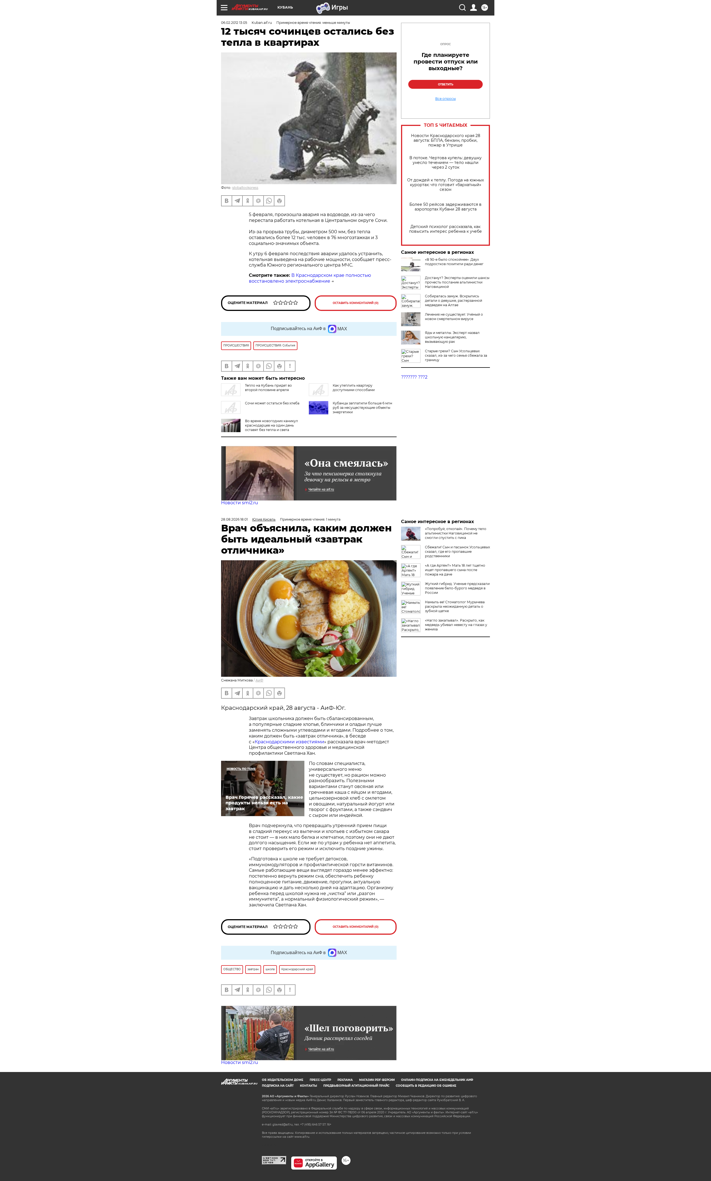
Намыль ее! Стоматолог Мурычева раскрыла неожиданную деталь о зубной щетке (455, 606)
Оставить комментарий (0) (356, 303)
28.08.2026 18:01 (234, 519)
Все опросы (445, 98)
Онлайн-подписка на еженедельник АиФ (437, 1080)
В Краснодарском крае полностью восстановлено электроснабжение (310, 278)
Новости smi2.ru (239, 502)
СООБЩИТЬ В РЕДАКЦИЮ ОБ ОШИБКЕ (426, 1086)
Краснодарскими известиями (289, 741)
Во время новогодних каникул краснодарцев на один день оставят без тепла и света (271, 425)
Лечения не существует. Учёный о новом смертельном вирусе (454, 316)
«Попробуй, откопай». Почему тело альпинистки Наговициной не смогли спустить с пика (455, 533)
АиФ (259, 680)
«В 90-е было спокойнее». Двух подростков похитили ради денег (454, 261)
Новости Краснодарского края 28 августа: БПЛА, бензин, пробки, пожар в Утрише (445, 140)
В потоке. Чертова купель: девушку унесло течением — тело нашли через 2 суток (445, 163)
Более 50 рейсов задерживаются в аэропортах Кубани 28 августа (445, 207)
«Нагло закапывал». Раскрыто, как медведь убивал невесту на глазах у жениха (456, 624)
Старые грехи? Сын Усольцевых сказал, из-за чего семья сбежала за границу (456, 355)
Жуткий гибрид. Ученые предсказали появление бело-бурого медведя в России (457, 588)
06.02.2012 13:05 (234, 23)
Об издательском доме (282, 1080)
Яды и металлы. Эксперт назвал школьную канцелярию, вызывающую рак (452, 337)
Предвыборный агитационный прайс (356, 1086)
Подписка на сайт (278, 1086)
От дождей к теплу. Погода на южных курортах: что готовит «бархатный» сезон (445, 185)
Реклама (345, 1080)
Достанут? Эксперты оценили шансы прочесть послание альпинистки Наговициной (457, 282)
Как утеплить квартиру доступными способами (354, 387)
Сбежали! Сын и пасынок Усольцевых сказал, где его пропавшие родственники (457, 551)
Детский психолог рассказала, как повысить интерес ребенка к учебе (445, 229)
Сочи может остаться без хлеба (272, 403)
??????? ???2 (414, 377)
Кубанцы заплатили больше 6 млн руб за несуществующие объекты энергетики (362, 407)
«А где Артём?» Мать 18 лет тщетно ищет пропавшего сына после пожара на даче (455, 569)
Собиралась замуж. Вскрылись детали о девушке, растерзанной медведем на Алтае (453, 300)
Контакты (308, 1086)
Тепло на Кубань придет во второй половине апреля (268, 387)
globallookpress (245, 188)
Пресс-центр (320, 1080)
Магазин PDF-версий (377, 1080)
